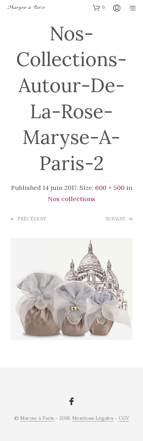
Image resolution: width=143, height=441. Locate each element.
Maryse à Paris (37, 418)
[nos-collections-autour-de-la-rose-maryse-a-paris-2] (71, 288)
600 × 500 (110, 188)
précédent (32, 219)
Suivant (116, 219)
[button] (99, 7)
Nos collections (71, 199)
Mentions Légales (92, 418)
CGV (124, 418)
